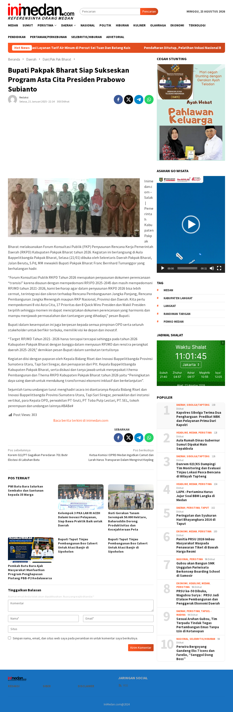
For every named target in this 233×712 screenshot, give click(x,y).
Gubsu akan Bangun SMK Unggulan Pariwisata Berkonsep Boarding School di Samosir (198, 569)
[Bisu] (212, 268)
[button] (191, 224)
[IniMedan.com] (41, 11)
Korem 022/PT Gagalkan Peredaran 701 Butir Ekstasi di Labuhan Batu (38, 455)
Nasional (182, 559)
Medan (193, 432)
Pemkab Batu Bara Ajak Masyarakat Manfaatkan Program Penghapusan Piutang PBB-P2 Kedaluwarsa (30, 572)
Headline (182, 432)
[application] (191, 224)
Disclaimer (86, 686)
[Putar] (162, 268)
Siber (47, 686)
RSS (125, 685)
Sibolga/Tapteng (198, 404)
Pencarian (149, 11)
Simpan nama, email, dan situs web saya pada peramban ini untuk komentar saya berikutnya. (75, 638)
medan (168, 290)
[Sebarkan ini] (118, 99)
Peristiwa (205, 432)
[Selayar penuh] (219, 268)
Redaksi (14, 686)
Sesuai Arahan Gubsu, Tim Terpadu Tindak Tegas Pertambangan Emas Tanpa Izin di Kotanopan (197, 625)
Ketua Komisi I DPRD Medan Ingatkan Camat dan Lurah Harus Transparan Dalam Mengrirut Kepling (121, 455)
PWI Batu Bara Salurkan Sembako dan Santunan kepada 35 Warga (25, 490)
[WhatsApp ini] (149, 99)
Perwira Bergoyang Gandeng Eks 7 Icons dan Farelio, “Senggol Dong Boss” (195, 653)
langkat (170, 306)
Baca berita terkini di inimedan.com (80, 420)
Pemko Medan (174, 322)
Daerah (180, 404)
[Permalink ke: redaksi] (12, 99)
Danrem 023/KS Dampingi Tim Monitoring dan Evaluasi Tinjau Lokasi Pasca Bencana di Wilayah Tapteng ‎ (198, 470)
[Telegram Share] (138, 99)
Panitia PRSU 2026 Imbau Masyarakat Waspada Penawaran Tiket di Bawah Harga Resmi (197, 545)
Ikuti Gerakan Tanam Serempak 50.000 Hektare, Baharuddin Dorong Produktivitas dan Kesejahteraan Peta (127, 521)
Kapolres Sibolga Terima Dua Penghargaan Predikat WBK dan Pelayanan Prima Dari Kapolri (198, 419)
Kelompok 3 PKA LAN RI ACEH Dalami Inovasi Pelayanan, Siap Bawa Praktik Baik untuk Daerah (80, 519)
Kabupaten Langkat (178, 298)
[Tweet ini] (128, 99)
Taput (205, 507)
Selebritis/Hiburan (202, 639)
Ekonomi (182, 531)
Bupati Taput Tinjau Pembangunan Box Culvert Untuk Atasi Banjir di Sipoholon (78, 545)
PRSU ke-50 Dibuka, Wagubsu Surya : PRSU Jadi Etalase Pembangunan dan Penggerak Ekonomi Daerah (198, 597)
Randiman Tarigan (177, 314)
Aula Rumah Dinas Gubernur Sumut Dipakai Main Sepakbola (198, 444)
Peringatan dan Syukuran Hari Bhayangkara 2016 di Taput (196, 519)
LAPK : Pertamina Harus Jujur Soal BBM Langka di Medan (195, 496)
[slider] (187, 268)
